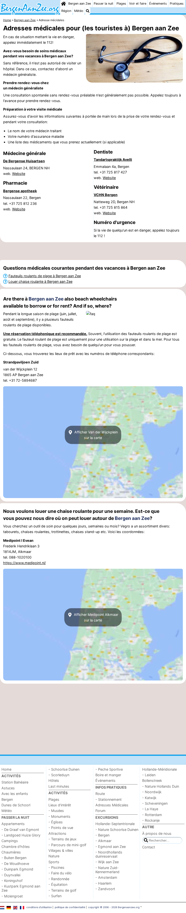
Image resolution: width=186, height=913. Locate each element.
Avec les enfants (14, 794)
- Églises (55, 822)
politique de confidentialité (70, 907)
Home (6, 769)
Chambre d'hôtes (15, 846)
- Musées (56, 811)
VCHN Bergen (105, 195)
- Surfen (55, 896)
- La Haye (150, 809)
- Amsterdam (106, 877)
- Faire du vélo (60, 873)
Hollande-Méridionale (159, 769)
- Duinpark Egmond (17, 869)
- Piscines (56, 867)
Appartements (13, 824)
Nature (53, 856)
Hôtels (53, 780)
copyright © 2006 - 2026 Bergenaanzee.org (114, 907)
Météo (78, 11)
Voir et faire (137, 3)
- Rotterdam (152, 815)
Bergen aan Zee (79, 3)
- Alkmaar (103, 841)
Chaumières (11, 852)
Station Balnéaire (14, 782)
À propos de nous (156, 833)
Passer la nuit (103, 3)
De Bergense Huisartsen (24, 161)
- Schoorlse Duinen (63, 769)
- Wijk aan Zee (107, 862)
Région (66, 11)
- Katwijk (149, 798)
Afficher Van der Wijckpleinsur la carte (95, 435)
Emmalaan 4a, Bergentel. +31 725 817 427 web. (111, 172)
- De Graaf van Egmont (20, 829)
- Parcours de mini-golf (67, 845)
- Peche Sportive (109, 769)
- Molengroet (12, 896)
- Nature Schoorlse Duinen (116, 829)
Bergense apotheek (20, 191)
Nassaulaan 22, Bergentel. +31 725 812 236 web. (22, 203)
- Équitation (57, 884)
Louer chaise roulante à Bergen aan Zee (40, 281)
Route (100, 794)
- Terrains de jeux (62, 839)
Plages (121, 3)
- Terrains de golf (62, 890)
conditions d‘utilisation (39, 907)
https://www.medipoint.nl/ (24, 563)
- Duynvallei (10, 875)
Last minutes (58, 786)
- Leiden (148, 775)
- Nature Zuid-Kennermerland (107, 870)
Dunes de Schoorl (15, 805)
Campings (9, 841)
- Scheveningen (155, 803)
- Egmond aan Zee (110, 846)
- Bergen (102, 835)
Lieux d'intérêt (59, 805)
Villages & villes (60, 850)
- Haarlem (103, 883)
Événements (158, 3)
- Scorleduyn (58, 775)
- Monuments (59, 816)
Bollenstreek (152, 780)
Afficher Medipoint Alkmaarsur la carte (95, 617)
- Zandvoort (105, 889)
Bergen (7, 799)
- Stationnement (108, 799)
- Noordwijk (152, 792)
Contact (148, 847)
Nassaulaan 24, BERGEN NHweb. (26, 171)
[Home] (63, 3)
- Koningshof (12, 881)
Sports (53, 862)
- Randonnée (58, 879)
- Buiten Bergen (13, 858)
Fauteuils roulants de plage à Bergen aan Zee (44, 276)
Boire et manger (108, 775)
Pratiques (177, 3)
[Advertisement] (93, 251)
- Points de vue (60, 828)
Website (18, 174)
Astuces (8, 788)
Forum (100, 811)
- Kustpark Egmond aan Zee (20, 888)
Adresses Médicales (111, 805)
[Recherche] (87, 11)
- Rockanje (151, 820)
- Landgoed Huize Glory (20, 835)
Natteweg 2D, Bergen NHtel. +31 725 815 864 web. (114, 207)
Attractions (57, 833)
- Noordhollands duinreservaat (108, 854)
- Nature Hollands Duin (160, 786)
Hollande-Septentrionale (115, 824)
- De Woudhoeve (15, 863)
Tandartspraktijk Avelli (113, 159)
